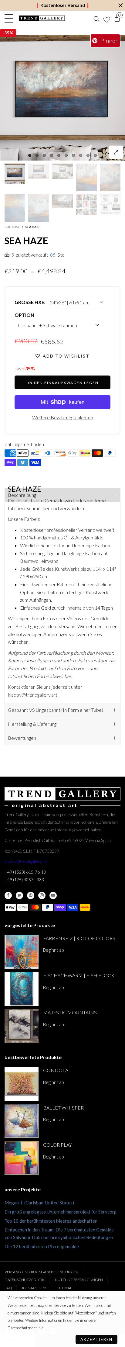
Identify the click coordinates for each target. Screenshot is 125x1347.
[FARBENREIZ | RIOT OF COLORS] (22, 952)
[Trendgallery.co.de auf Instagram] (42, 895)
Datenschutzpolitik (25, 1279)
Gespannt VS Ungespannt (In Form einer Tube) (55, 710)
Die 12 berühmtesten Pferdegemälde (42, 1246)
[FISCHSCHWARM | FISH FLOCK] (22, 989)
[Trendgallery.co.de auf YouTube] (53, 895)
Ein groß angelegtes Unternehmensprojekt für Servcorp (61, 1211)
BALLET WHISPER (63, 1107)
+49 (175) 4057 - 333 (24, 879)
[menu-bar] (10, 18)
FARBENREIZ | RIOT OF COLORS (79, 938)
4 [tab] (51, 155)
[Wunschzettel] (107, 18)
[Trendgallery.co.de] (42, 18)
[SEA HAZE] (62, 98)
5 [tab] (58, 155)
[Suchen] (96, 18)
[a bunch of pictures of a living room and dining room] (86, 204)
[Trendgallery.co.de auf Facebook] (8, 895)
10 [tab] (95, 155)
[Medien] (116, 152)
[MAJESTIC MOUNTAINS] (22, 1026)
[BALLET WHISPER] (22, 1121)
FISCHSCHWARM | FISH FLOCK (78, 975)
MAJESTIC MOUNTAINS (70, 1012)
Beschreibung (22, 495)
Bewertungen (22, 738)
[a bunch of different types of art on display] (110, 204)
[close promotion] (120, 5)
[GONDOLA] (22, 1084)
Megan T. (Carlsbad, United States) (39, 1202)
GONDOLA (55, 1070)
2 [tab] (37, 155)
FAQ (8, 1288)
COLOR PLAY (57, 1145)
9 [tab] (88, 155)
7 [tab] (73, 155)
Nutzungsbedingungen (79, 1279)
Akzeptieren (96, 1339)
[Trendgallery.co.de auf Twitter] (19, 895)
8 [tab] (80, 155)
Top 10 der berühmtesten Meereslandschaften (51, 1221)
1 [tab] (29, 155)
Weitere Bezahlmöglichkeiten (62, 417)
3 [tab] (44, 155)
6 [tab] (66, 155)
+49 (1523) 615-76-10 (25, 871)
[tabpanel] (62, 98)
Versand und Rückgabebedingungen (42, 1271)
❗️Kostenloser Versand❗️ (63, 5)
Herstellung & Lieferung (32, 724)
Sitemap (64, 1288)
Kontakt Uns (34, 1288)
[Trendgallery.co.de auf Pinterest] (30, 895)
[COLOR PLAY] (22, 1158)
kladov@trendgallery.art (26, 861)
